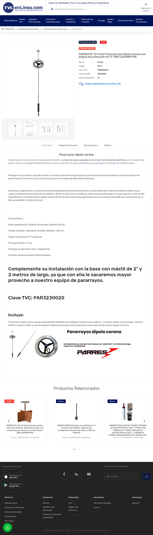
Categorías (9, 29)
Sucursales (81, 3)
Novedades (99, 497)
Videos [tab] (107, 145)
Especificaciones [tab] (68, 145)
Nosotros (9, 497)
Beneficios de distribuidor (48, 508)
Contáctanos (103, 3)
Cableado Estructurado (34, 20)
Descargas (137, 497)
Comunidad (73, 497)
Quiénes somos (11, 503)
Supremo (136, 503)
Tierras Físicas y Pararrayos (55, 29)
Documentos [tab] (91, 145)
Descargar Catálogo (102, 503)
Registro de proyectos (73, 508)
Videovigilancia (10, 20)
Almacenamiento (125, 20)
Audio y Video (110, 20)
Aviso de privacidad (13, 512)
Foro (73, 3)
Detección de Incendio (87, 20)
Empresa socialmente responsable (52, 516)
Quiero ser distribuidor (59, 3)
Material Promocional (141, 20)
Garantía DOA (10, 516)
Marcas (91, 3)
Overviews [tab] (47, 145)
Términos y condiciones (15, 507)
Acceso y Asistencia (70, 20)
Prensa (97, 507)
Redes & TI (22, 20)
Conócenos (48, 497)
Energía (101, 20)
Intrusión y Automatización (53, 20)
